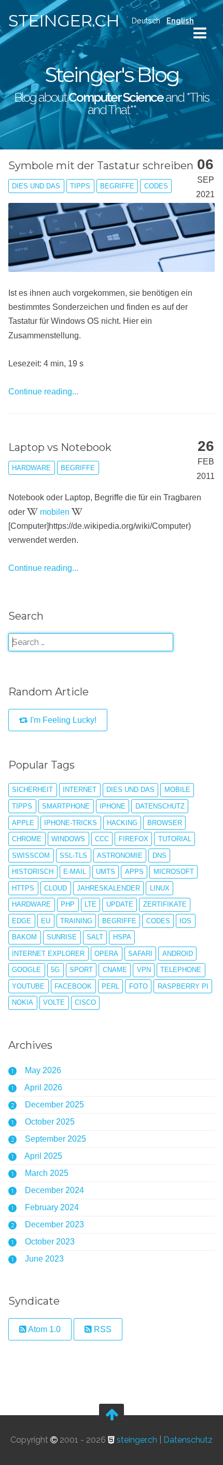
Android (177, 953)
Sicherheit (32, 789)
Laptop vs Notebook (60, 447)
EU (45, 921)
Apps (134, 871)
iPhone (113, 806)
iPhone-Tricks (70, 823)
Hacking (122, 823)
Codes (156, 186)
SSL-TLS (73, 855)
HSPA (122, 937)
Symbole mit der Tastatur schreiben (100, 165)
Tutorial (174, 839)
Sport (81, 970)
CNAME (115, 970)
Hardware (31, 468)
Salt (95, 937)
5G (55, 970)
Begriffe (117, 186)
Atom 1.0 (43, 1329)
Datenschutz (160, 806)
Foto (138, 986)
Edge (21, 921)
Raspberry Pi (183, 986)
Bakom (24, 937)
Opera (106, 953)
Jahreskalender (108, 888)
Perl (110, 986)
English (180, 20)
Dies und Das (36, 186)
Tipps (80, 186)
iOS (185, 921)
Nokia (22, 1002)
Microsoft (174, 871)
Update (119, 904)
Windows (68, 839)
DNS (159, 855)
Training (76, 921)
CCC (102, 839)
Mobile (177, 789)
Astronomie (120, 855)
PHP (68, 904)
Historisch (32, 871)
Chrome (26, 839)
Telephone (180, 970)
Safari (140, 953)
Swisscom (31, 855)
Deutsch (146, 20)
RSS (102, 1329)
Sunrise (62, 937)
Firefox (133, 839)
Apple (23, 823)
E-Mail (74, 871)
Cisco (85, 1002)
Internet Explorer (48, 953)
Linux (160, 888)
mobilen (54, 512)
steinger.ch (63, 20)
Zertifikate (165, 904)
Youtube (28, 986)
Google (26, 970)
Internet (79, 789)
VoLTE (54, 1002)
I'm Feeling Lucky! (62, 720)
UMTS (105, 871)
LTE (90, 904)
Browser (164, 823)
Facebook (73, 986)
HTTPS (23, 888)
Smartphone (66, 806)
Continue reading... (43, 391)
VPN (144, 970)
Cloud (55, 888)
